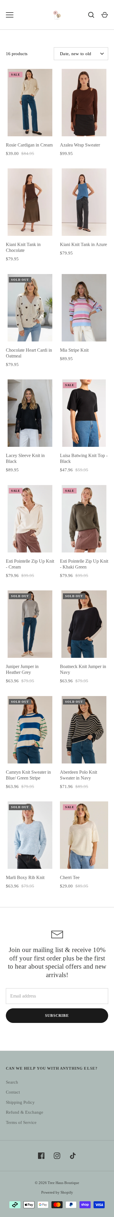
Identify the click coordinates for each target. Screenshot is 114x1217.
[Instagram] (57, 1155)
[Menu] (9, 14)
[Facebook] (41, 1155)
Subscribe (57, 1015)
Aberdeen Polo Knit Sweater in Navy (78, 775)
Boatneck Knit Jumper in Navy (83, 669)
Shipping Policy (20, 1102)
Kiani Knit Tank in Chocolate (23, 247)
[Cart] (104, 14)
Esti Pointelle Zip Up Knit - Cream (30, 564)
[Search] (91, 14)
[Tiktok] (72, 1155)
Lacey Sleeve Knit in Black (25, 458)
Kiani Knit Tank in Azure (83, 244)
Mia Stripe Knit (74, 350)
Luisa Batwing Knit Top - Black (84, 458)
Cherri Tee (70, 877)
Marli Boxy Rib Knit (25, 877)
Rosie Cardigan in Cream (29, 144)
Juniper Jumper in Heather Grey (22, 669)
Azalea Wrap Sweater (80, 144)
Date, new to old (75, 53)
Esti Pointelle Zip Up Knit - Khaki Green (84, 564)
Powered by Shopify (57, 1192)
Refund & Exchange (24, 1112)
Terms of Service (21, 1122)
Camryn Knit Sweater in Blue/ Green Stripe (28, 775)
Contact (13, 1092)
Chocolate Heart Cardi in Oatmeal (29, 353)
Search (12, 1082)
